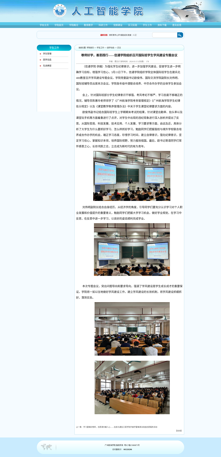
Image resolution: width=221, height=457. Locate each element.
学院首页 (90, 48)
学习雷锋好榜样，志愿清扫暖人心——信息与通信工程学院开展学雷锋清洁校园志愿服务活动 (120, 427)
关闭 (179, 431)
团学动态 (47, 60)
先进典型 (47, 66)
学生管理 (47, 54)
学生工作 (100, 48)
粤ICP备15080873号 (132, 445)
